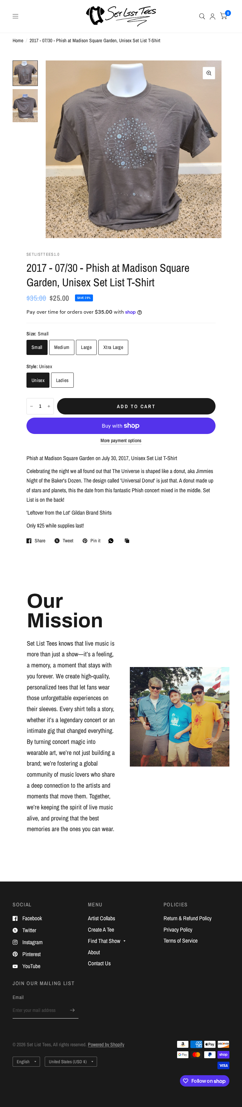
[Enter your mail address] (72, 1010)
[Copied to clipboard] (128, 541)
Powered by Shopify (106, 1044)
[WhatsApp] (112, 540)
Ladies (62, 380)
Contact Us (99, 963)
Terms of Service (181, 940)
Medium (62, 347)
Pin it (95, 540)
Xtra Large (113, 347)
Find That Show (104, 941)
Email (18, 997)
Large (86, 347)
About (94, 952)
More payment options (121, 440)
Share (40, 540)
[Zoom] (209, 73)
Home (18, 40)
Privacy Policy (178, 929)
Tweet (68, 540)
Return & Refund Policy (187, 918)
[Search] (202, 16)
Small (37, 347)
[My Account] (212, 16)
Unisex (38, 380)
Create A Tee (101, 929)
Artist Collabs (101, 918)
